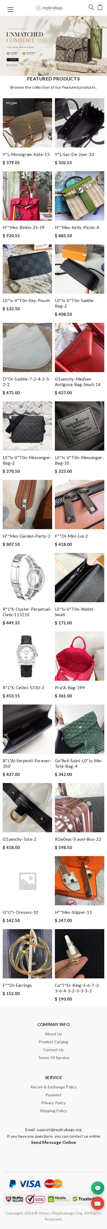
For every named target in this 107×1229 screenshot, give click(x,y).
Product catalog (53, 1041)
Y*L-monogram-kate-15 (26, 154)
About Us (53, 1033)
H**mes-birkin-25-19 (24, 227)
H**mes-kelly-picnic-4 (77, 227)
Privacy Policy (53, 1102)
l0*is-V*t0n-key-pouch (26, 300)
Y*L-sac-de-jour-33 (74, 154)
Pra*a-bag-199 (70, 687)
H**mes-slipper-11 (73, 912)
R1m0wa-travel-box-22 (78, 839)
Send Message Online (53, 1142)
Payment (53, 1094)
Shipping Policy (53, 1110)
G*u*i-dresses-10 (20, 912)
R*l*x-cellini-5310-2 (23, 687)
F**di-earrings (17, 985)
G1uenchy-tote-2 (19, 839)
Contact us (53, 1049)
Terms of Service (53, 1057)
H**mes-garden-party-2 (26, 536)
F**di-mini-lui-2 (71, 536)
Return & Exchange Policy (53, 1087)
